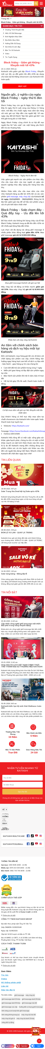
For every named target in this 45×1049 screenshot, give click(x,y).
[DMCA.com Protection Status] (6, 890)
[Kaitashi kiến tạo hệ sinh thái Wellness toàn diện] (22, 692)
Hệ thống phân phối (11, 982)
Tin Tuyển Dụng (11, 57)
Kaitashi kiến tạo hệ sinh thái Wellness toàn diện (21, 707)
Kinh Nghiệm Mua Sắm (13, 37)
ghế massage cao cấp (9, 1007)
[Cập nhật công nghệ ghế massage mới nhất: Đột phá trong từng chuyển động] (22, 609)
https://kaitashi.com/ (20, 426)
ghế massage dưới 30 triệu (11, 1003)
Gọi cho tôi (22, 791)
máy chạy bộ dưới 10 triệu (25, 1018)
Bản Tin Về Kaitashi (12, 50)
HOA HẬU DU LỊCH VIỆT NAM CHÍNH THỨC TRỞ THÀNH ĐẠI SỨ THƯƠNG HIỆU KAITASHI (21, 666)
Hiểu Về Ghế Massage (13, 33)
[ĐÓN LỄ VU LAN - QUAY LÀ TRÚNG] (22, 519)
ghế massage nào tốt (29, 1003)
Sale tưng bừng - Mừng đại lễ (14, 574)
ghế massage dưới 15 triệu (11, 999)
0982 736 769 (15, 871)
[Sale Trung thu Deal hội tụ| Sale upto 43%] (22, 485)
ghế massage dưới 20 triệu (31, 999)
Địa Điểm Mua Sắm (12, 40)
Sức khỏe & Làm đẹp (13, 47)
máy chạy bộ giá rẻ (8, 1018)
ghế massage (12, 196)
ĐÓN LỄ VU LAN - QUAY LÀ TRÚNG (16, 532)
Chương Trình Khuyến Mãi (14, 30)
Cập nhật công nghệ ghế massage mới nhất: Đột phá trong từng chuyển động (21, 624)
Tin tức (4, 975)
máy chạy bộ (24, 196)
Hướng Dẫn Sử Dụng (12, 43)
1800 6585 (12, 865)
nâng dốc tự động (8, 1022)
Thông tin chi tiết (9, 915)
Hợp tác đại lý (8, 990)
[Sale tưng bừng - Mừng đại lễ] (22, 567)
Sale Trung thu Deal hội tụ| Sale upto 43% (20, 491)
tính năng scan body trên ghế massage (15, 1011)
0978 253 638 (15, 868)
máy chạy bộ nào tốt (28, 1015)
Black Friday (30, 71)
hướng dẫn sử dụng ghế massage (31, 1007)
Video (7, 54)
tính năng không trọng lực (11, 1015)
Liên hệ (4, 986)
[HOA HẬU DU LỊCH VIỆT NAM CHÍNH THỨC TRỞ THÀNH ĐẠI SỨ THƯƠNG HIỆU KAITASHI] (22, 651)
